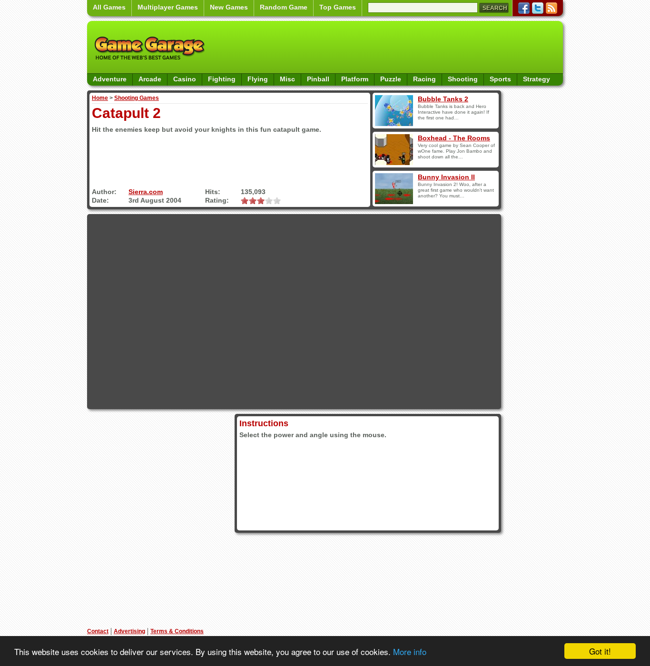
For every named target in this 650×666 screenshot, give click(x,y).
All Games (109, 7)
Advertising (129, 631)
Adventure (110, 79)
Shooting (463, 79)
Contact (97, 631)
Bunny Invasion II (446, 177)
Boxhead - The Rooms (454, 138)
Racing (424, 79)
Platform (354, 79)
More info (409, 651)
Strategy (536, 79)
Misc (287, 79)
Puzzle (390, 79)
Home (100, 98)
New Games (229, 7)
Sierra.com (145, 192)
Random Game (283, 7)
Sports (500, 79)
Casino (184, 79)
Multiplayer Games (168, 7)
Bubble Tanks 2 (443, 99)
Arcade (149, 79)
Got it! (600, 651)
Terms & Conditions (177, 631)
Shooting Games (136, 98)
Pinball (318, 79)
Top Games (337, 7)
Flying (257, 79)
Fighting (222, 79)
